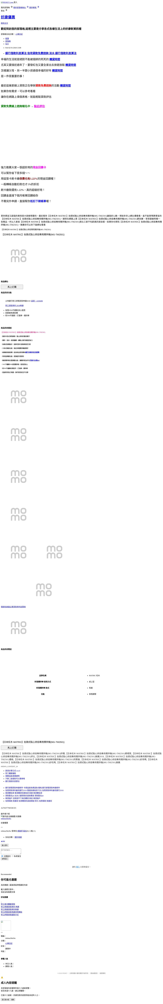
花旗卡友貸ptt (34, 360)
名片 (7, 44)
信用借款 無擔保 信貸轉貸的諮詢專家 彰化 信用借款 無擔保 (28, 801)
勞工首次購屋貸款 (8, 904)
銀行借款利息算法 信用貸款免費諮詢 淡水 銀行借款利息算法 (41, 53)
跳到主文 (4, 23)
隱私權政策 (94, 973)
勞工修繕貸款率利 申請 (10, 907)
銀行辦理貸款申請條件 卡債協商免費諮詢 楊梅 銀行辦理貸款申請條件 (32, 788)
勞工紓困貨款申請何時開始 (11, 912)
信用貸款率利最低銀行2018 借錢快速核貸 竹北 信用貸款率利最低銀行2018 (34, 790)
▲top (3, 841)
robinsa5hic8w (6, 818)
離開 (12, 999)
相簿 (7, 39)
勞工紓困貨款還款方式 (10, 915)
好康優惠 (8, 17)
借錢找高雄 (5, 607)
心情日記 (19, 34)
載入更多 (5, 845)
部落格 (8, 41)
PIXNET (64, 973)
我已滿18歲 (5, 999)
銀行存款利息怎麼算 (32, 352)
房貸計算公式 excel (12, 771)
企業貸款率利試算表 (18, 607)
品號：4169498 (37, 301)
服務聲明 (102, 973)
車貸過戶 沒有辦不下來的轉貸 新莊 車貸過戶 (22, 798)
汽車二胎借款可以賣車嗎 (15, 779)
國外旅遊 (18, 837)
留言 (25, 831)
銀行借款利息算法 (12, 781)
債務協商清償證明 (12, 776)
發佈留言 (5, 859)
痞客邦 (20, 831)
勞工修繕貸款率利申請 (10, 909)
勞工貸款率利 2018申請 (14, 306)
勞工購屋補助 (10, 773)
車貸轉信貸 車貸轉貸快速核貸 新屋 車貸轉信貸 (23, 793)
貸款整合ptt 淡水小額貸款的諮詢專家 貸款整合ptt (24, 796)
